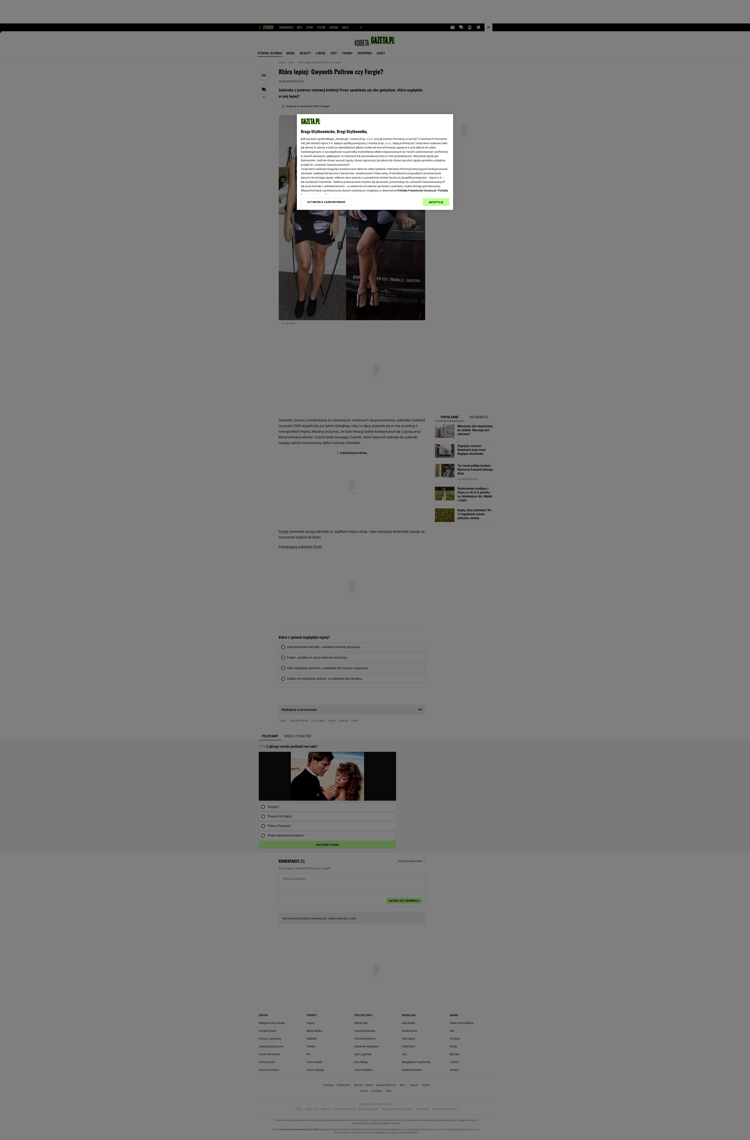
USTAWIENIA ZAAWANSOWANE (326, 201)
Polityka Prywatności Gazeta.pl (416, 190)
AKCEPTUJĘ (436, 202)
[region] (375, 162)
